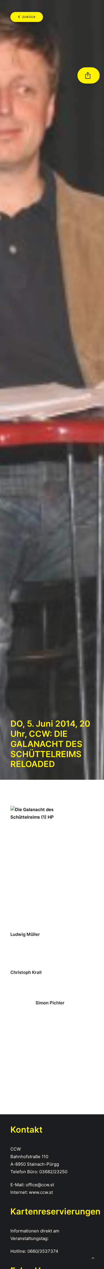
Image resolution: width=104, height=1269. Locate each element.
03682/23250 (53, 1171)
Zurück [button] (29, 17)
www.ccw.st (41, 1192)
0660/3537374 (42, 1251)
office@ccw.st (40, 1184)
